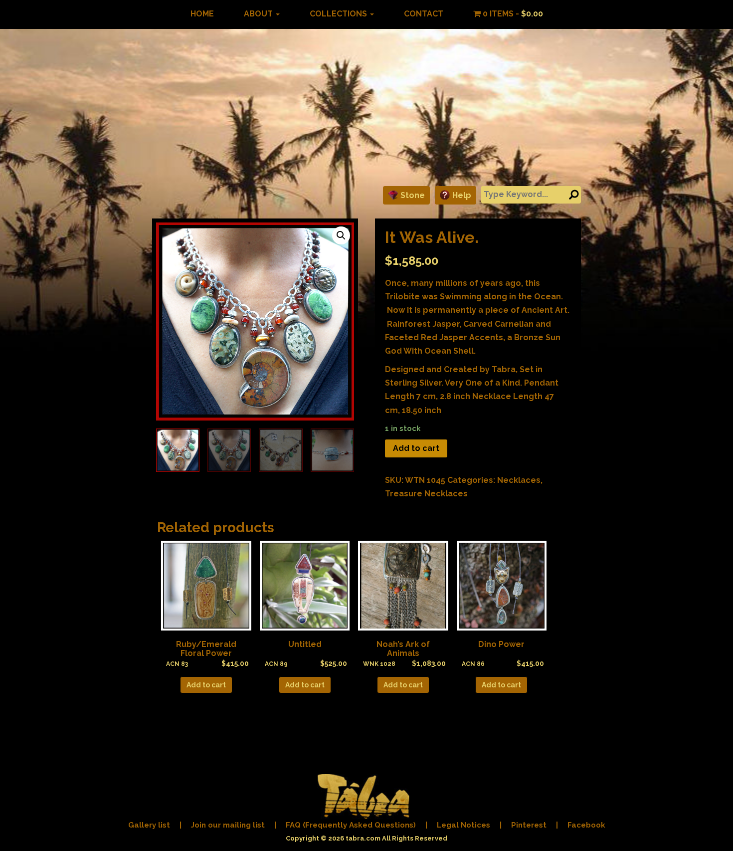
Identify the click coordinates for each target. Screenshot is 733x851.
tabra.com (363, 838)
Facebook (586, 825)
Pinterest (529, 825)
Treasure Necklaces (426, 493)
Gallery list (149, 825)
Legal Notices (463, 825)
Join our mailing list (228, 825)
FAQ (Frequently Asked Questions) (351, 825)
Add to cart (416, 448)
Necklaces (519, 480)
